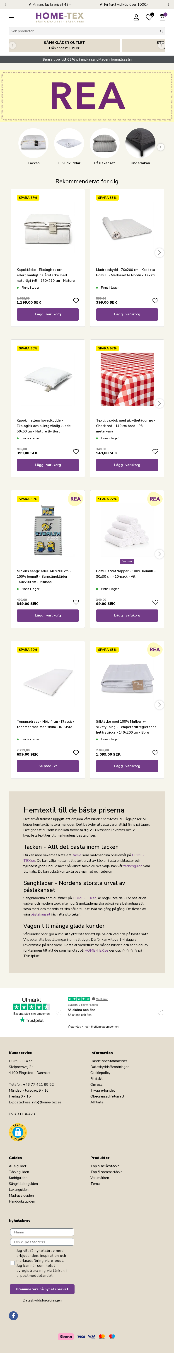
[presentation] (5, 4)
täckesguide (133, 866)
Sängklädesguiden (23, 1183)
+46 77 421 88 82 (38, 1084)
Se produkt (48, 766)
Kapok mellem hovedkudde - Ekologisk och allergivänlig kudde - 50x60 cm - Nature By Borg (45, 426)
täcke (76, 855)
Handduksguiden (22, 1201)
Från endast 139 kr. (64, 45)
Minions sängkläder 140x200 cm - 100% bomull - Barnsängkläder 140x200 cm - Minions (44, 576)
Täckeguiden (19, 1171)
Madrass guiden (21, 1195)
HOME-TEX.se (85, 898)
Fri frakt (96, 1078)
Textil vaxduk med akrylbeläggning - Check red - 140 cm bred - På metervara (125, 426)
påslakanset (40, 914)
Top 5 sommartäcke (106, 1171)
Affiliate (97, 1102)
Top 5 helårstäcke (105, 1166)
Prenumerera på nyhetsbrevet (42, 1289)
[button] (18, 1132)
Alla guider (17, 1166)
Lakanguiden (19, 1189)
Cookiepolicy (100, 1072)
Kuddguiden (18, 1177)
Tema (95, 1183)
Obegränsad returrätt (107, 1096)
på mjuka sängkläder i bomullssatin (87, 59)
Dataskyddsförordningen (109, 1066)
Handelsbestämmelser (108, 1060)
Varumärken (99, 1177)
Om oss (96, 1084)
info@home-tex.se (46, 1102)
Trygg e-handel (102, 1090)
